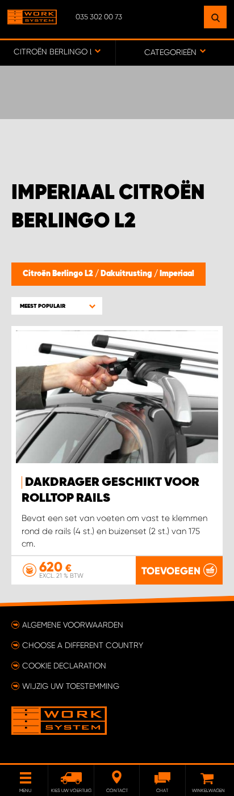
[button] (56, 306)
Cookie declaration (64, 665)
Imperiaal (177, 274)
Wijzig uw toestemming (70, 686)
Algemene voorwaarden (72, 624)
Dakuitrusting (127, 274)
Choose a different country (82, 645)
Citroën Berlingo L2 (59, 274)
